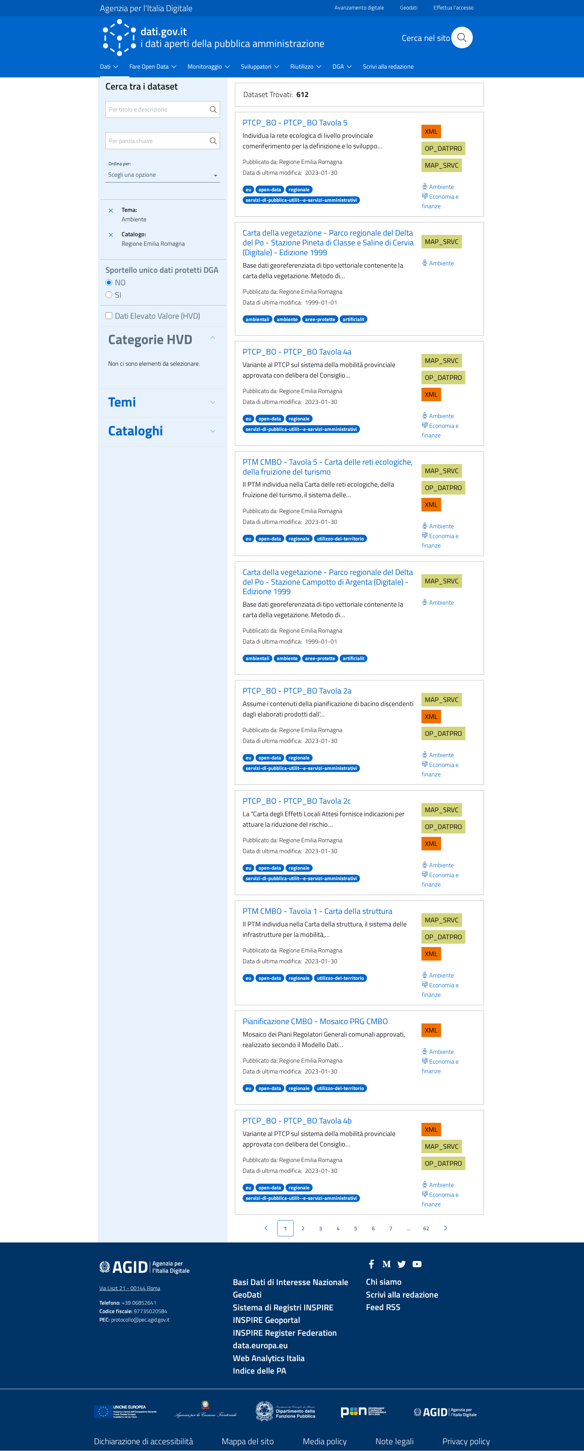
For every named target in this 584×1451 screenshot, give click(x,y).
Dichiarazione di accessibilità (143, 1441)
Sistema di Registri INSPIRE (283, 1307)
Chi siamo (384, 1282)
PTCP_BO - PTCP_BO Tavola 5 (295, 122)
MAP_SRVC (442, 165)
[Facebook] (371, 1263)
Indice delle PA (259, 1370)
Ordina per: (119, 163)
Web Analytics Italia (269, 1358)
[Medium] (386, 1263)
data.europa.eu (260, 1345)
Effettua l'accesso (453, 7)
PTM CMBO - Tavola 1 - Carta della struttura (317, 911)
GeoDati (247, 1294)
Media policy (325, 1441)
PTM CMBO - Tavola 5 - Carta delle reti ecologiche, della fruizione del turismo (328, 467)
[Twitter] (401, 1263)
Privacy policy (466, 1441)
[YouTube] (417, 1263)
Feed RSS (383, 1307)
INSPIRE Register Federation (285, 1333)
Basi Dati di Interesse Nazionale (290, 1282)
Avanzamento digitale (359, 7)
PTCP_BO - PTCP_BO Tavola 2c (297, 801)
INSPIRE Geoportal (266, 1320)
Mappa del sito (248, 1441)
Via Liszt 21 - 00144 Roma (129, 1288)
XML (431, 131)
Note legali (394, 1441)
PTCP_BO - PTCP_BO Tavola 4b (297, 1120)
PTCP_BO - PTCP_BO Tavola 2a (297, 690)
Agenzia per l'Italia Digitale (146, 8)
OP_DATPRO (443, 148)
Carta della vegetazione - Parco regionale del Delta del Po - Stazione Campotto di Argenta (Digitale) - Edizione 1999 (328, 582)
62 (426, 1228)
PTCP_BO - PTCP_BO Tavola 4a (297, 351)
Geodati (408, 7)
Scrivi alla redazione (402, 1294)
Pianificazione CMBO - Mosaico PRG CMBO (315, 1021)
